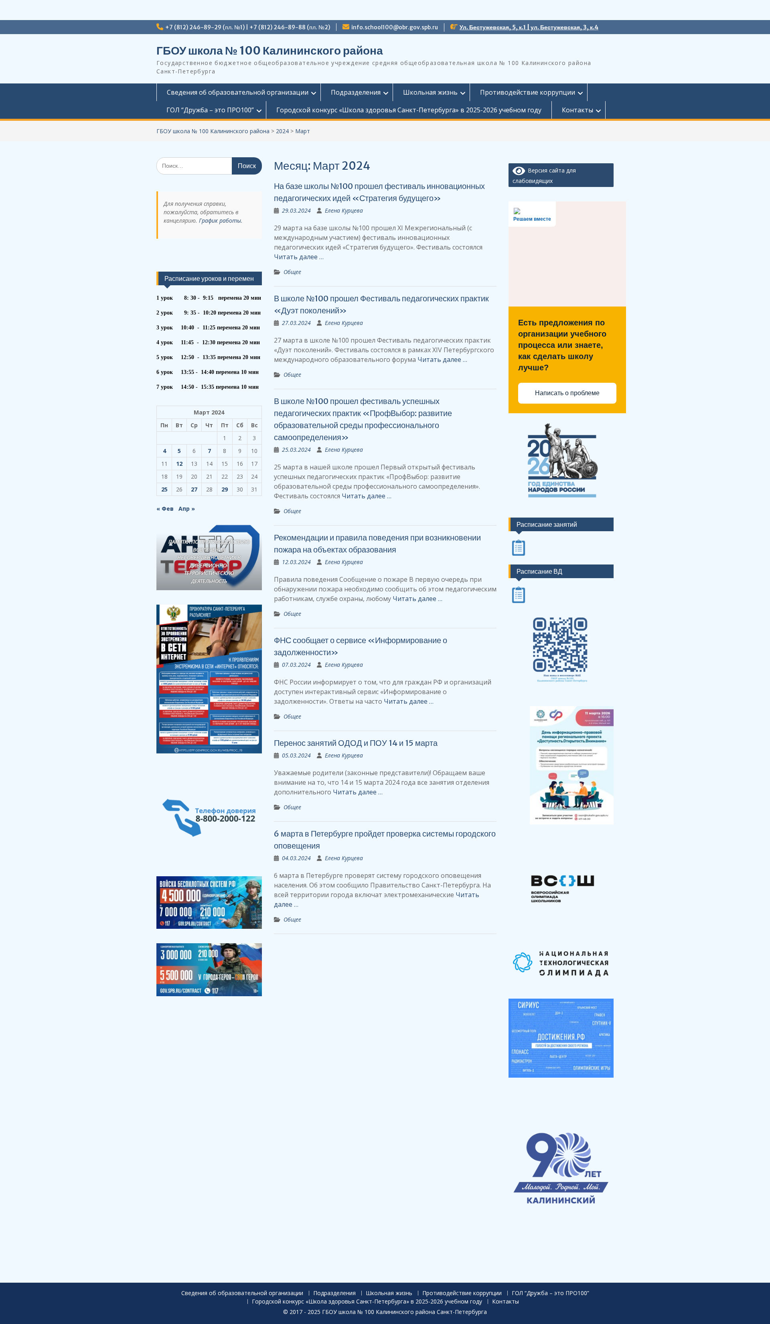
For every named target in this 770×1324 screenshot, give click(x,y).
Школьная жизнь (430, 92)
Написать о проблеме (567, 393)
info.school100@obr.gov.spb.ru (394, 27)
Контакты (577, 110)
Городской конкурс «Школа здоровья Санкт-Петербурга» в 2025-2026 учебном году (408, 110)
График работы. (221, 220)
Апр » (186, 508)
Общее (292, 272)
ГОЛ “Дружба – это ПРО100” (210, 110)
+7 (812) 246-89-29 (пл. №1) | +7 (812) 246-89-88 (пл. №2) (247, 27)
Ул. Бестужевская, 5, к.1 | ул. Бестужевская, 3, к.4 (529, 27)
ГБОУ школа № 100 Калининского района (269, 50)
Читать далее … (299, 256)
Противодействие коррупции (527, 92)
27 (194, 489)
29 (224, 489)
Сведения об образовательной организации (237, 92)
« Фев (165, 508)
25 (164, 489)
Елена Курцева (344, 210)
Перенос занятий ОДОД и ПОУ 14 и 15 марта (356, 743)
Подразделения (356, 92)
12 (179, 463)
